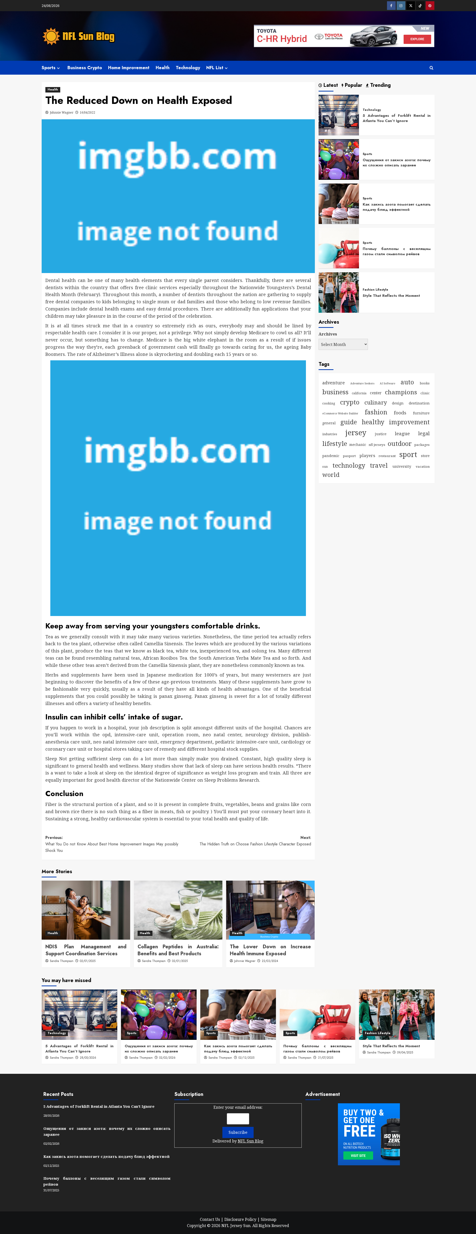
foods (400, 412)
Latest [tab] (330, 85)
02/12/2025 (246, 1057)
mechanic (357, 444)
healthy (373, 421)
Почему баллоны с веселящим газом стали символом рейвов (397, 251)
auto (407, 382)
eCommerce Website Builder (340, 413)
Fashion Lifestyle (375, 290)
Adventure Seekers (362, 383)
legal (424, 433)
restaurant (387, 456)
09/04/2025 (405, 1052)
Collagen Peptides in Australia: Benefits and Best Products (178, 950)
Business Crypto (84, 67)
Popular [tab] (352, 85)
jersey (355, 432)
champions (401, 392)
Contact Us (210, 1219)
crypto (349, 402)
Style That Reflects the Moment (391, 295)
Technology (188, 67)
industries (329, 434)
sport (408, 454)
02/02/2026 (167, 1057)
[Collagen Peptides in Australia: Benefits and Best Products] (178, 910)
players (367, 455)
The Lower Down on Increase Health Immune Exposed (270, 950)
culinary (375, 402)
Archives (328, 334)
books (425, 383)
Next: (255, 841)
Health (163, 67)
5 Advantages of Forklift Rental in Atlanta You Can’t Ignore (397, 118)
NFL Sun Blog (251, 1141)
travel (379, 465)
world (331, 475)
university (401, 465)
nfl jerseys (377, 444)
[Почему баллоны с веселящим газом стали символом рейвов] (339, 247)
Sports (49, 67)
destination (419, 402)
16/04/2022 (87, 112)
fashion (376, 411)
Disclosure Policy (240, 1219)
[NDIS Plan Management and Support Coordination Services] (86, 910)
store (425, 455)
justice (381, 434)
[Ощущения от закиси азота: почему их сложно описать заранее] (339, 159)
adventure (333, 383)
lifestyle (334, 443)
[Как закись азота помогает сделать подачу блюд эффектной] (339, 203)
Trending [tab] (380, 85)
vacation (423, 466)
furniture (421, 412)
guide (348, 422)
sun (325, 466)
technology (348, 465)
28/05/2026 (88, 1057)
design (398, 403)
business (335, 392)
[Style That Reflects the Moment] (339, 292)
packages (422, 444)
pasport (349, 456)
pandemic (330, 455)
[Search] (431, 67)
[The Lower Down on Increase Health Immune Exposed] (270, 910)
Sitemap (268, 1219)
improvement (409, 422)
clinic (425, 393)
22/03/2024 (270, 961)
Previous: (111, 844)
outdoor (400, 443)
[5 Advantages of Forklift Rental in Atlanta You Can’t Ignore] (339, 114)
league (402, 433)
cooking (328, 403)
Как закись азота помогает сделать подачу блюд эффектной (397, 206)
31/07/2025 (325, 1057)
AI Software (387, 383)
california (359, 393)
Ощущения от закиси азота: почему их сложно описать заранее (397, 162)
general (329, 422)
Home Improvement (128, 67)
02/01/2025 (87, 961)
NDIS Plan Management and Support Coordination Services (85, 950)
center (376, 393)
